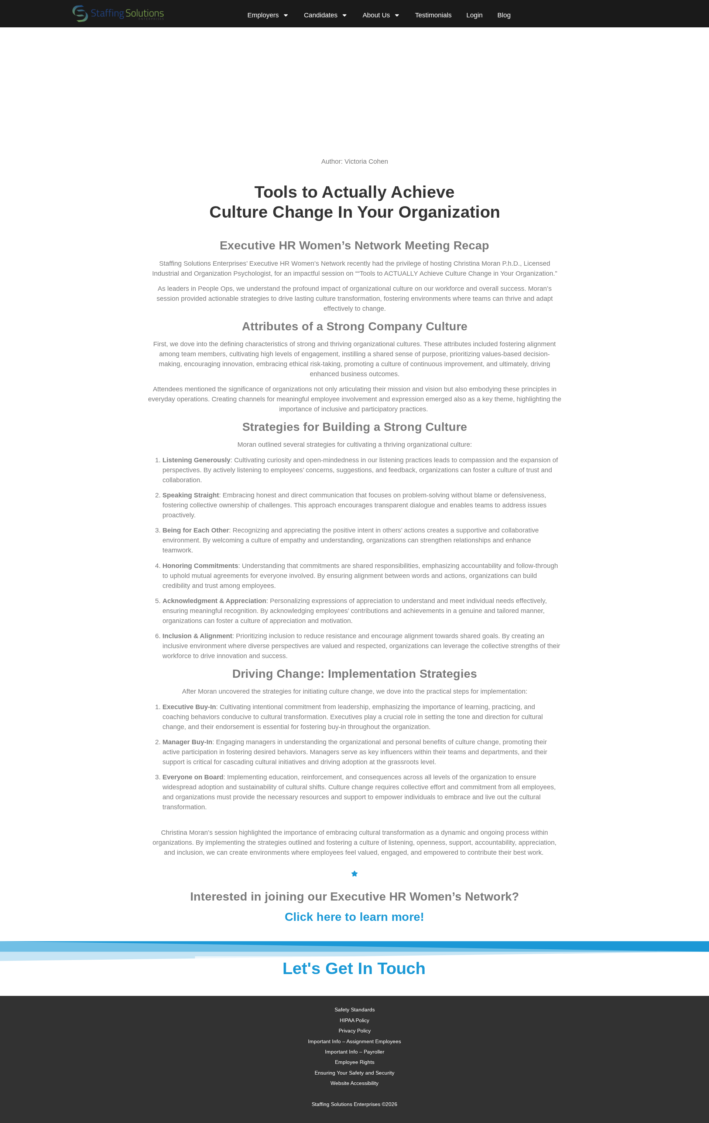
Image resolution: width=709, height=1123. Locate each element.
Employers (263, 15)
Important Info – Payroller (354, 1052)
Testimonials (433, 15)
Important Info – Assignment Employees (354, 1041)
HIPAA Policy (354, 1020)
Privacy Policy (355, 1031)
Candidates (321, 15)
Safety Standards (355, 1010)
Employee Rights (354, 1062)
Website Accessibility (354, 1083)
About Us (376, 15)
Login (474, 15)
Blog (504, 15)
